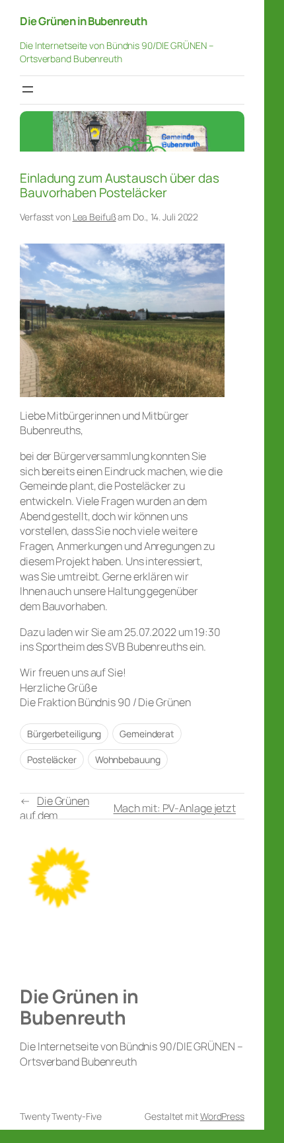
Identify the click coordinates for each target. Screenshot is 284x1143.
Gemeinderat (147, 733)
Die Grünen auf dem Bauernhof (54, 816)
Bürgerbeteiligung (64, 733)
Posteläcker (52, 759)
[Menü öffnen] (28, 89)
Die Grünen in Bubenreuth (83, 20)
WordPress (222, 1116)
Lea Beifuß (94, 216)
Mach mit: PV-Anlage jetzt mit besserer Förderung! (175, 816)
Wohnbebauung (127, 759)
